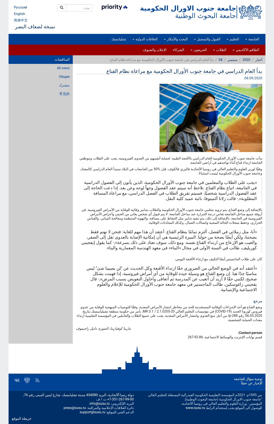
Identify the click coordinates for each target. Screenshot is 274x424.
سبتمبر (232, 59)
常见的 (64, 94)
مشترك (64, 85)
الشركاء (178, 50)
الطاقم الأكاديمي (247, 50)
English (19, 14)
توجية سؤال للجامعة (248, 379)
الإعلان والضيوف (154, 50)
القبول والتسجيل (208, 39)
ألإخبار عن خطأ (251, 383)
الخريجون (200, 50)
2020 (246, 59)
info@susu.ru (99, 403)
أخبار (258, 59)
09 (251, 78)
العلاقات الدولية (146, 39)
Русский (20, 7)
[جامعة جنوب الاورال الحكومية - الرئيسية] (201, 12)
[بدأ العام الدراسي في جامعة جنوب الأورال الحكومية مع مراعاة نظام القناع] (169, 118)
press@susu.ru (75, 408)
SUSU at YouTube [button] (27, 380)
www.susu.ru (195, 408)
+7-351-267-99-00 (120, 399)
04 (220, 59)
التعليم (234, 39)
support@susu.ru (92, 412)
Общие (64, 77)
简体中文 (21, 20)
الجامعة (253, 39)
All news (63, 68)
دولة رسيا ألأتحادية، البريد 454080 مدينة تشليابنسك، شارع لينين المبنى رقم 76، (78, 395)
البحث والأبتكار (177, 39)
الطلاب (220, 50)
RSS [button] (37, 380)
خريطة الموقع (21, 418)
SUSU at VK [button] (16, 380)
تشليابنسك (118, 39)
